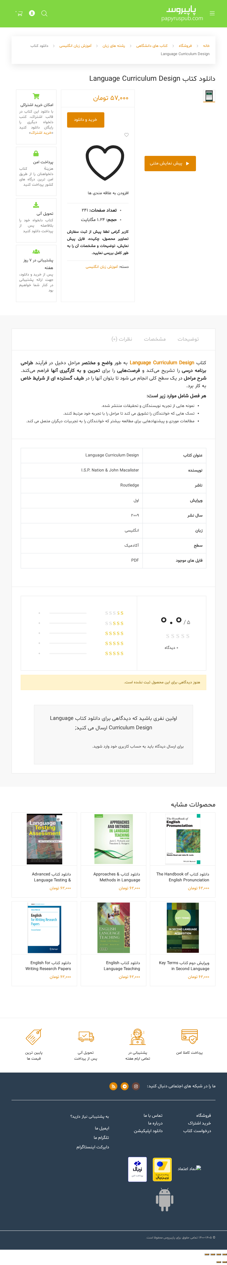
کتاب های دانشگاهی (152, 46)
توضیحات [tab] (188, 339)
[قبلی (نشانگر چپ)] (224, 1262)
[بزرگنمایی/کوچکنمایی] (224, 1254)
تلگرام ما (101, 1138)
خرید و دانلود (85, 120)
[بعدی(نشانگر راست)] (218, 1262)
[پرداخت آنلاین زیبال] (137, 1169)
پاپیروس (169, 1238)
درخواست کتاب (197, 1131)
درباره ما (155, 1123)
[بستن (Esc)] (207, 1254)
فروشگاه (185, 46)
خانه (206, 46)
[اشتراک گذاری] (212, 1254)
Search (44, 14)
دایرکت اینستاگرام (93, 1147)
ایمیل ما (102, 1128)
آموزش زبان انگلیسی (75, 46)
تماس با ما (153, 1116)
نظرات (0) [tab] (121, 339)
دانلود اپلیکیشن (148, 1131)
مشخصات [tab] (155, 339)
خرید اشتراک (41, 133)
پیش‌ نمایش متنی (166, 163)
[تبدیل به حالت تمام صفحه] (218, 1254)
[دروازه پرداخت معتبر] (162, 1169)
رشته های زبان (114, 46)
